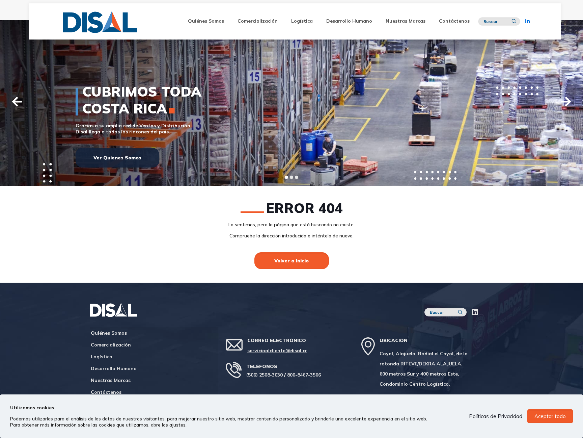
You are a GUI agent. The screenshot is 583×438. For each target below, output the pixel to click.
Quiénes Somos (109, 333)
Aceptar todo (550, 416)
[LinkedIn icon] (527, 21)
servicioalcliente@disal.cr (277, 350)
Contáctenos (106, 392)
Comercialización (111, 345)
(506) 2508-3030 (264, 375)
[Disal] (103, 21)
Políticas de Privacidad (495, 416)
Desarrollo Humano (114, 368)
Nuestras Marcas (111, 380)
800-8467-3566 (304, 375)
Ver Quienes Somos (117, 158)
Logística (101, 357)
